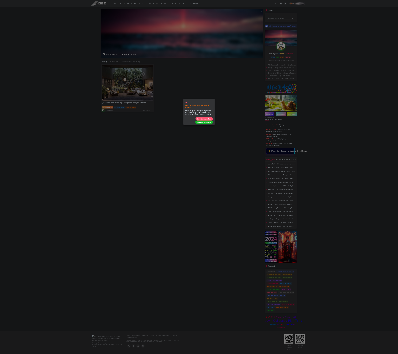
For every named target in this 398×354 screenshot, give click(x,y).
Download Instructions (204, 122)
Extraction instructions (204, 119)
